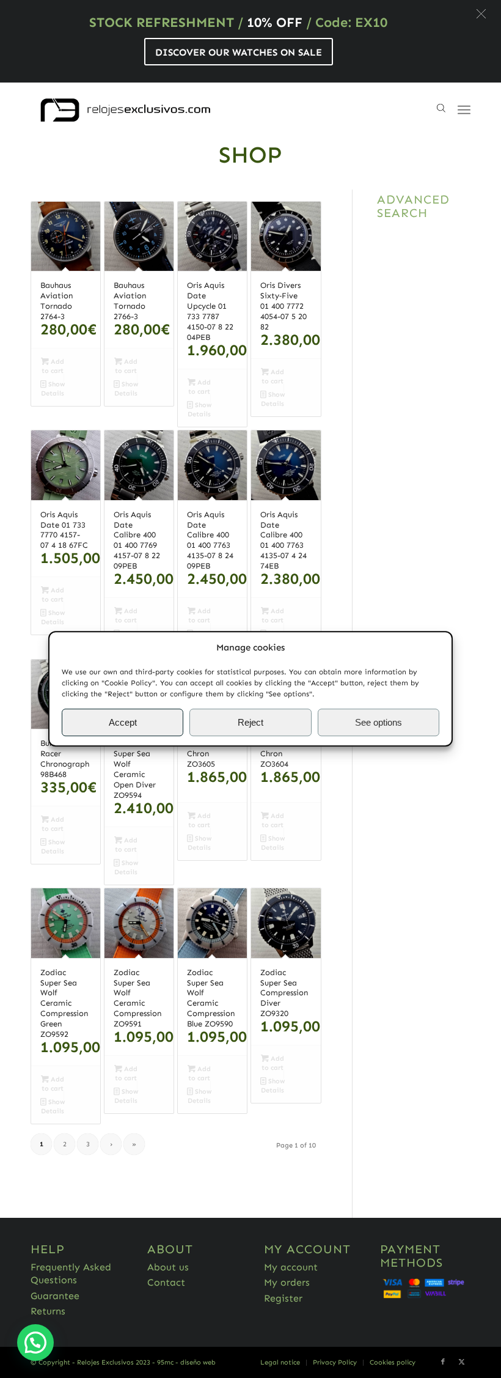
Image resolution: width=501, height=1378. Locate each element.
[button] (481, 13)
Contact (166, 1282)
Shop (250, 155)
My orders (287, 1282)
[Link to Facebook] (443, 1362)
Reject (250, 722)
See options (378, 722)
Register (283, 1298)
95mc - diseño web (186, 1362)
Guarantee (55, 1296)
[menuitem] (280, 1363)
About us (168, 1267)
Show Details (53, 388)
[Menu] (464, 110)
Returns (48, 1311)
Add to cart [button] (53, 366)
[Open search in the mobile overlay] (441, 110)
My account (291, 1267)
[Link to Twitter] (461, 1362)
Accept (123, 722)
